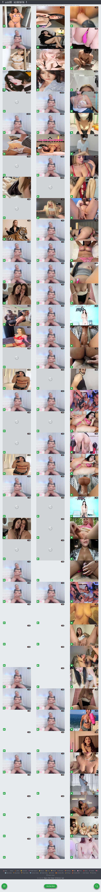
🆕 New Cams (8, 873)
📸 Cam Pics (93, 873)
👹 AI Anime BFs (76, 873)
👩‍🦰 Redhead (68, 870)
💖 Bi (97, 870)
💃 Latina (17, 870)
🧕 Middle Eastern (33, 870)
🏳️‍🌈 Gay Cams (16, 873)
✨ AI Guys (67, 873)
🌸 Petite (79, 870)
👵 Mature (41, 870)
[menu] (4, 886)
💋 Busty (85, 870)
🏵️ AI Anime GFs (59, 873)
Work (49, 878)
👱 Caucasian (24, 870)
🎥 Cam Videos (85, 873)
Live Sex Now (50, 886)
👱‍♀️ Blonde (53, 870)
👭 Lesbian (91, 870)
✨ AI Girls (51, 873)
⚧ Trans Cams (24, 873)
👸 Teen (48, 870)
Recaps (52, 878)
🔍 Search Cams (51, 875)
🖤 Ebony (11, 870)
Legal (63, 878)
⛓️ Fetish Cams (44, 873)
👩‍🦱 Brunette (60, 870)
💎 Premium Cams (34, 873)
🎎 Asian (5, 870)
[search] (96, 886)
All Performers (58, 878)
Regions (45, 878)
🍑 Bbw (74, 870)
